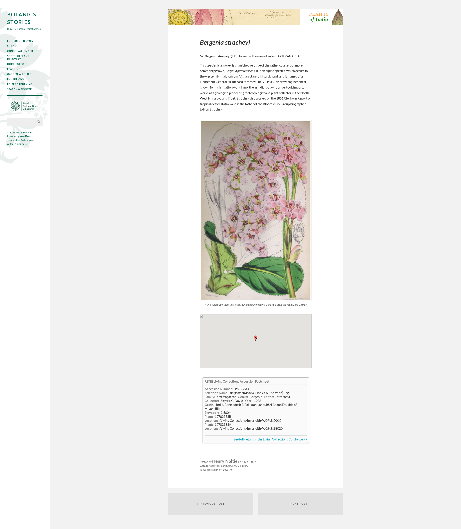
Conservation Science (23, 51)
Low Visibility (240, 465)
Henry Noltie (225, 461)
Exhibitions (15, 79)
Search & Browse (19, 89)
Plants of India (222, 465)
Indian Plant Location (220, 469)
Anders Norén (28, 140)
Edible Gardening (19, 84)
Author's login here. (17, 143)
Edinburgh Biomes (20, 40)
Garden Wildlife (19, 74)
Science (12, 46)
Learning (13, 69)
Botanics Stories (21, 18)
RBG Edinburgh (24, 132)
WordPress (26, 136)
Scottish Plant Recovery (18, 57)
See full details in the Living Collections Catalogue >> (270, 439)
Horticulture (17, 64)
